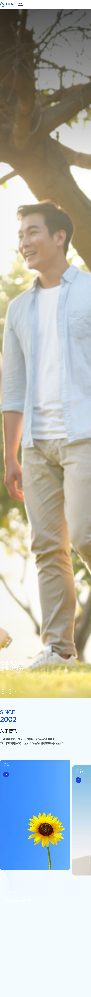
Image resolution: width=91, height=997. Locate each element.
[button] (3, 691)
